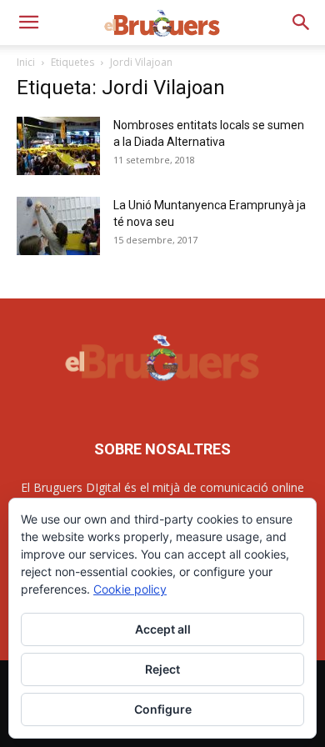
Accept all (163, 629)
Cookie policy (130, 589)
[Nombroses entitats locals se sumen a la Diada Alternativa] (58, 146)
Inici (26, 62)
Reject (162, 669)
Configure (163, 709)
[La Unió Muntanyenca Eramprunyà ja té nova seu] (58, 226)
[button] (28, 22)
